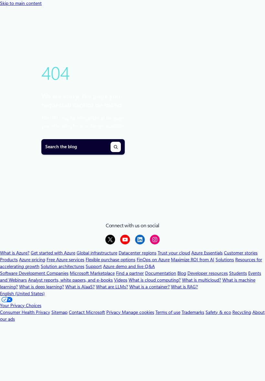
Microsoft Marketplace (92, 273)
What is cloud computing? (155, 280)
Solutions (225, 259)
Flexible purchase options (110, 259)
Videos (120, 280)
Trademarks (193, 312)
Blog (181, 273)
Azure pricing (32, 259)
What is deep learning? (41, 286)
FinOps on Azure (153, 259)
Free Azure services (65, 259)
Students (238, 273)
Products (9, 259)
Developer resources (207, 273)
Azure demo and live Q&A (129, 266)
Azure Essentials (207, 252)
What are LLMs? (112, 286)
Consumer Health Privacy (25, 312)
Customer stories (241, 252)
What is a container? (149, 286)
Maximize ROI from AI (192, 259)
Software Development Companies (34, 273)
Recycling (241, 312)
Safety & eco (218, 312)
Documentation (160, 273)
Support (94, 266)
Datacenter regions (137, 252)
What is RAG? (184, 286)
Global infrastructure (97, 252)
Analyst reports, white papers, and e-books (70, 280)
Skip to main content (21, 3)
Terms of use (167, 312)
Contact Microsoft (87, 312)
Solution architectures (62, 266)
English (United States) (22, 293)
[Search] (116, 147)
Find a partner (130, 273)
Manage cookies (138, 312)
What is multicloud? (201, 280)
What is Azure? (14, 252)
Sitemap (59, 312)
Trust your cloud (174, 252)
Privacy (114, 312)
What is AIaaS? (80, 286)
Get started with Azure (53, 252)
